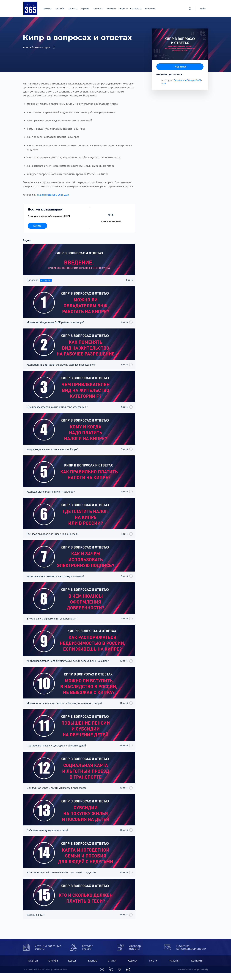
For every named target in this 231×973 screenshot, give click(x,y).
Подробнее (179, 66)
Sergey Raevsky (201, 969)
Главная (47, 8)
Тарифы (85, 8)
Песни (122, 8)
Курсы (72, 8)
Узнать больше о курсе (37, 47)
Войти (203, 8)
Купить (37, 225)
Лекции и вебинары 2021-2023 (52, 194)
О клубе (60, 8)
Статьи (97, 8)
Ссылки (110, 8)
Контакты (150, 8)
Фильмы (134, 8)
